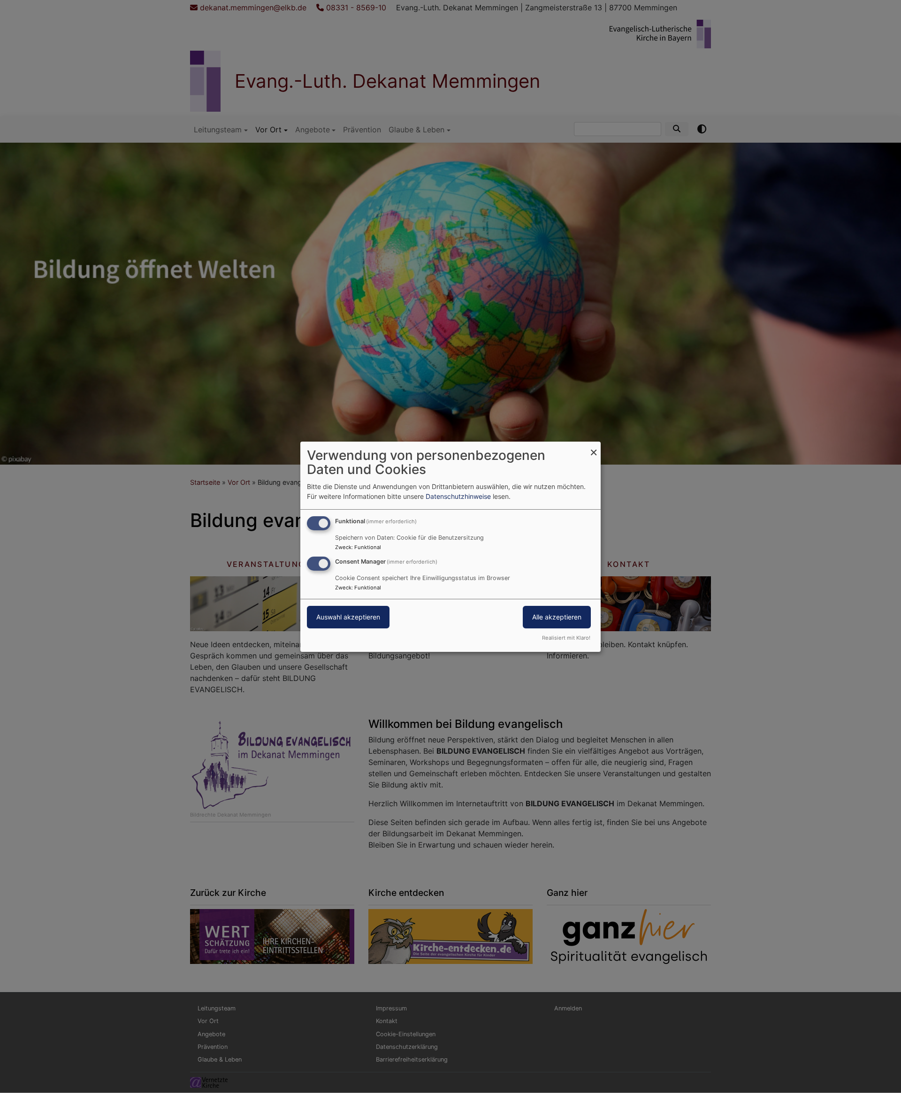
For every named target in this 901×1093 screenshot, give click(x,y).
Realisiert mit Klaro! (566, 637)
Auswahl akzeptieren (348, 617)
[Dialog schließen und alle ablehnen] (594, 447)
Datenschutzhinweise (458, 496)
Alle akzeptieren (556, 617)
